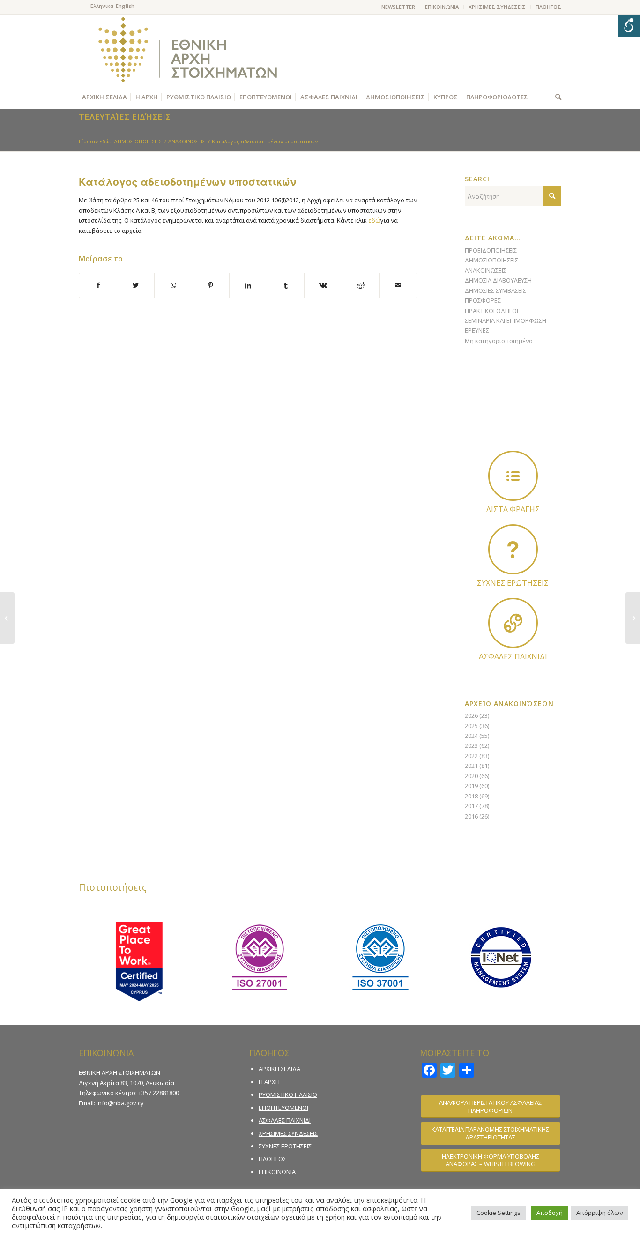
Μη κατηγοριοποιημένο (499, 340)
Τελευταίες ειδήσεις (125, 116)
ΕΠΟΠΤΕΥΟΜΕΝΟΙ (283, 1107)
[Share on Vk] (323, 285)
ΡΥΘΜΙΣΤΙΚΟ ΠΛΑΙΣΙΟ (288, 1094)
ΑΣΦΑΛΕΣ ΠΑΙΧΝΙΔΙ (285, 1120)
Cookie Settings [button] (498, 1212)
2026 (471, 715)
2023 (471, 745)
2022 (471, 756)
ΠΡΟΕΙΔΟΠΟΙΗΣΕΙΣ (491, 250)
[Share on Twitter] (135, 285)
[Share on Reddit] (360, 285)
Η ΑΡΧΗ (269, 1082)
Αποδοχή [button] (549, 1212)
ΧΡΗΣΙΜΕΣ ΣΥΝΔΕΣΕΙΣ (497, 6)
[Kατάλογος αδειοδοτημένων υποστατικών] (7, 618)
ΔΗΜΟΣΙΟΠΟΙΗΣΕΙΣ (491, 260)
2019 (471, 786)
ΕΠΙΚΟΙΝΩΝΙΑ (442, 6)
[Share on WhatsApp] (173, 285)
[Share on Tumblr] (285, 285)
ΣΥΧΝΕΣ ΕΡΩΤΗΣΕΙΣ (285, 1146)
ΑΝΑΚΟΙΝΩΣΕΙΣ (485, 270)
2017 (471, 806)
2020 (471, 776)
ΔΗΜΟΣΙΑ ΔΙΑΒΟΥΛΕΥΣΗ (498, 280)
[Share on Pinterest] (210, 285)
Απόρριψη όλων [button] (599, 1212)
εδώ (374, 220)
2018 (471, 796)
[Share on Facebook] (98, 285)
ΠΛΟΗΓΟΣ (548, 6)
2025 (471, 726)
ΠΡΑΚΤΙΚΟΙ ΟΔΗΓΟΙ (491, 310)
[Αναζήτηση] (556, 97)
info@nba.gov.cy (120, 1103)
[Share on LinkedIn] (248, 285)
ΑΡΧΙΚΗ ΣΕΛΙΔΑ (279, 1069)
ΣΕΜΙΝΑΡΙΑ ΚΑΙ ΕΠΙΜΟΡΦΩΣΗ (505, 320)
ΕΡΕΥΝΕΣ (477, 330)
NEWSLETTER (398, 6)
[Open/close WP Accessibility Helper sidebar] (629, 26)
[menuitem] (398, 7)
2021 (471, 765)
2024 (471, 735)
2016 (471, 816)
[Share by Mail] (398, 285)
